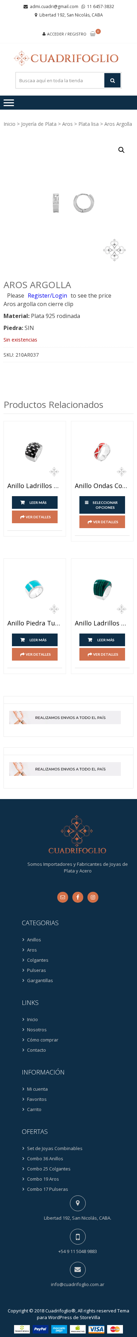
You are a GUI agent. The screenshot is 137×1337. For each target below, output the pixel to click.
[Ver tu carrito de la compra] (93, 34)
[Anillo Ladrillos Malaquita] (102, 589)
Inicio (9, 124)
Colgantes (37, 960)
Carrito (34, 1109)
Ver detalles (38, 517)
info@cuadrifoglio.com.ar (77, 1284)
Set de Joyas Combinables (55, 1148)
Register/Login (47, 295)
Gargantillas (40, 980)
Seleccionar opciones (105, 505)
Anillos (34, 939)
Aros (67, 124)
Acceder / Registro (66, 34)
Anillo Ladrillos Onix (34, 486)
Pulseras (36, 970)
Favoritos (37, 1099)
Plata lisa (88, 124)
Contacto (36, 1050)
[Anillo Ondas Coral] (102, 452)
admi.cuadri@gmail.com (54, 6)
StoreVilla (90, 1317)
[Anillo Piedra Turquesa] (34, 589)
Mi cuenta (37, 1089)
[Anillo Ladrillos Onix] (34, 452)
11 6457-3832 (100, 6)
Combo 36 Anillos (45, 1158)
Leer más (38, 502)
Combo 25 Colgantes (49, 1169)
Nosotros (37, 1029)
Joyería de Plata (39, 124)
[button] (121, 150)
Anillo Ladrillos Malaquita (102, 623)
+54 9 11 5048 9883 (77, 1251)
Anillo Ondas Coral (102, 486)
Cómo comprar (42, 1040)
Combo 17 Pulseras (47, 1189)
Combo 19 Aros (43, 1179)
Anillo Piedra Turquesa (34, 623)
